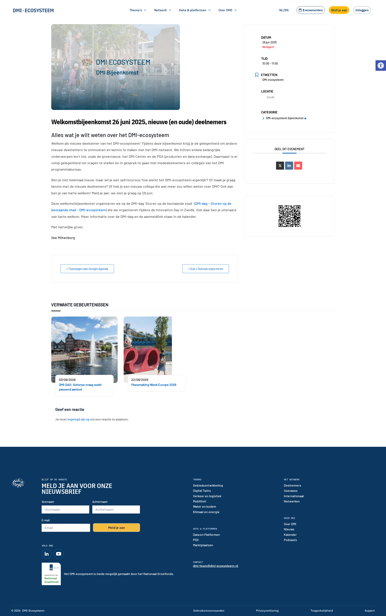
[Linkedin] (289, 166)
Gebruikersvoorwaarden (208, 610)
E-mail (46, 520)
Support (370, 610)
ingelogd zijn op (79, 419)
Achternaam (100, 501)
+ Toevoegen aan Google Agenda (87, 269)
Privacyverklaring (267, 610)
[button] (381, 65)
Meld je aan (116, 528)
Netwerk (160, 10)
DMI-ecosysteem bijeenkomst (285, 118)
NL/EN (283, 10)
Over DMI (225, 10)
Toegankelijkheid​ (322, 610)
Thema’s (135, 10)
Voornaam (48, 501)
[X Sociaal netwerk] (280, 166)
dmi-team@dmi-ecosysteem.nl (215, 566)
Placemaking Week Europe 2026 (153, 384)
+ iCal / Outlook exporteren (205, 269)
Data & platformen (192, 10)
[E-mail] (298, 166)
